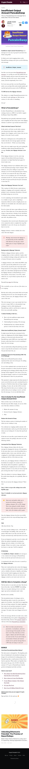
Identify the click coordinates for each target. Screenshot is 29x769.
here (14, 97)
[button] (20, 25)
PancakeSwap (22, 618)
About (15, 755)
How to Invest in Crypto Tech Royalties (13, 678)
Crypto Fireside (6, 2)
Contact (19, 755)
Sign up (6, 755)
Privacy (10, 755)
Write (24, 755)
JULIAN (9, 22)
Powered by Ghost (14, 758)
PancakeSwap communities (18, 621)
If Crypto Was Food (9, 685)
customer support (21, 619)
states (9, 282)
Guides (3, 7)
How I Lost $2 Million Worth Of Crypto (14, 688)
